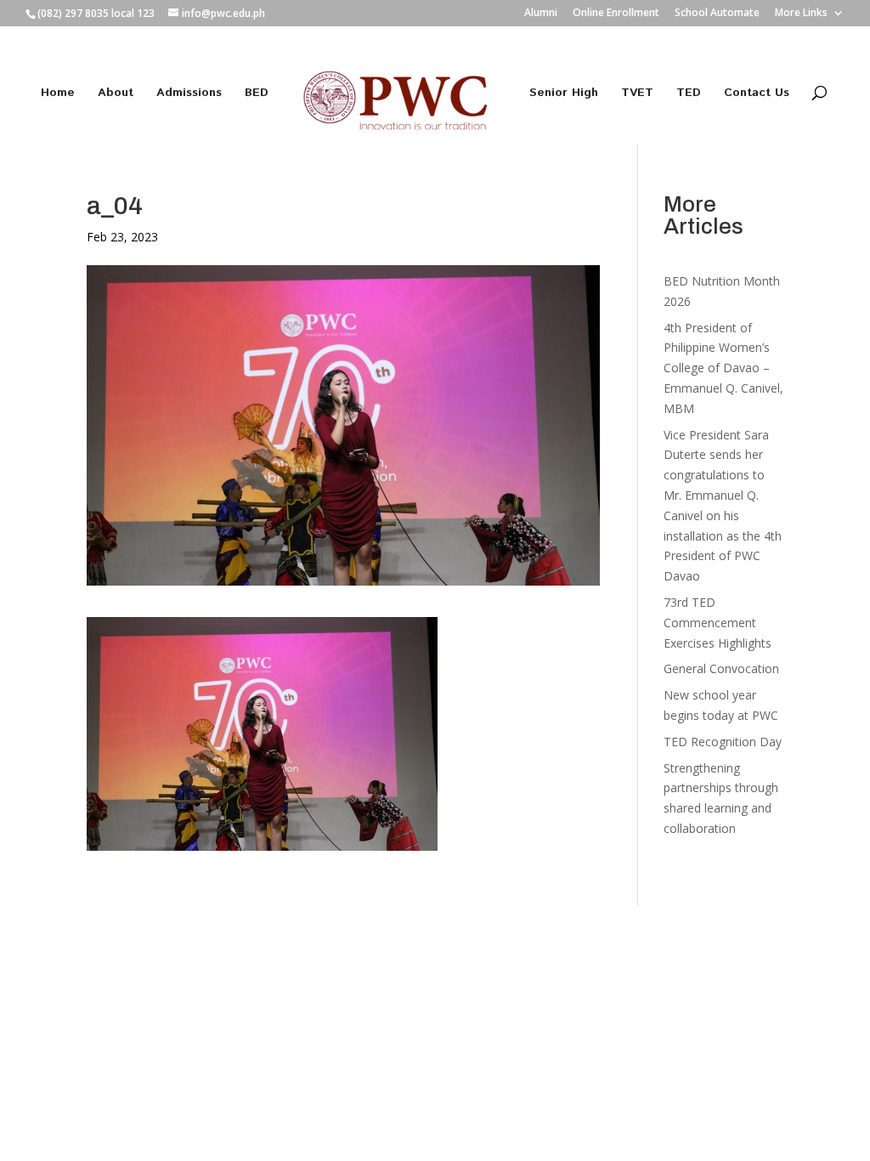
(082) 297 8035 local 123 (96, 13)
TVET (637, 94)
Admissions (189, 94)
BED (256, 94)
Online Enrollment (616, 14)
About (115, 94)
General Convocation (721, 668)
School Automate (717, 14)
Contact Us (756, 94)
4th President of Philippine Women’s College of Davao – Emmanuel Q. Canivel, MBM (723, 368)
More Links (801, 14)
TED (688, 94)
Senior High (563, 94)
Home (58, 94)
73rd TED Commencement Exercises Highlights (719, 622)
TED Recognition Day (723, 741)
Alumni (540, 14)
